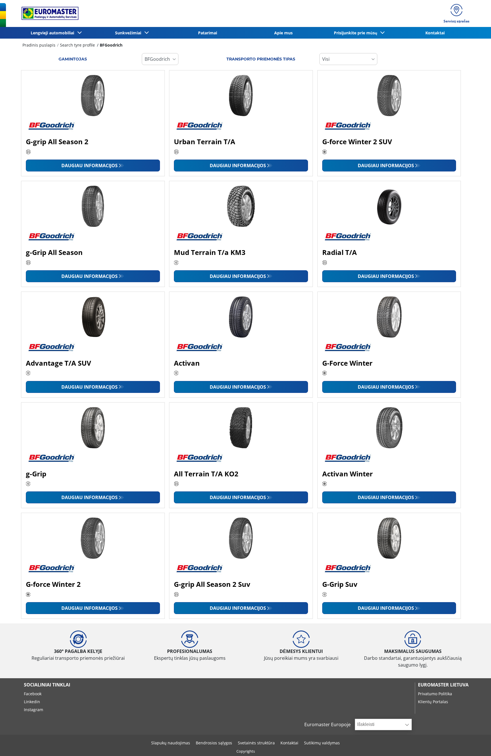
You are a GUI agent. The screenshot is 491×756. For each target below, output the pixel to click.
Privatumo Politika (435, 693)
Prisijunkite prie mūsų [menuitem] (357, 32)
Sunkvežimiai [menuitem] (129, 32)
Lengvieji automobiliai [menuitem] (53, 32)
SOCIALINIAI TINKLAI (47, 684)
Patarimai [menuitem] (207, 32)
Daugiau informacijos (89, 165)
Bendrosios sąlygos (214, 742)
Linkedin (32, 701)
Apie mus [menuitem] (283, 32)
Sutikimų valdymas (322, 742)
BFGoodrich (111, 45)
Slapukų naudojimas (170, 742)
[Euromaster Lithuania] (48, 13)
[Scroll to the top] (476, 744)
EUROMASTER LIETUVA (443, 684)
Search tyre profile (77, 45)
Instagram (33, 709)
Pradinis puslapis (38, 45)
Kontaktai (289, 742)
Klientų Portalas (433, 701)
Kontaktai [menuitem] (435, 32)
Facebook (32, 693)
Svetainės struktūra (256, 742)
